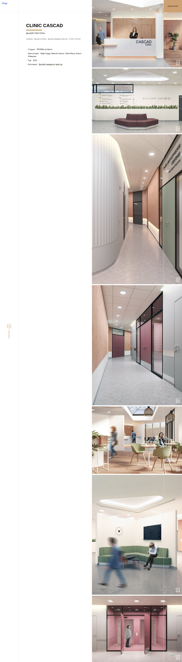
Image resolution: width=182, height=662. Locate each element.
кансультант (173, 6)
